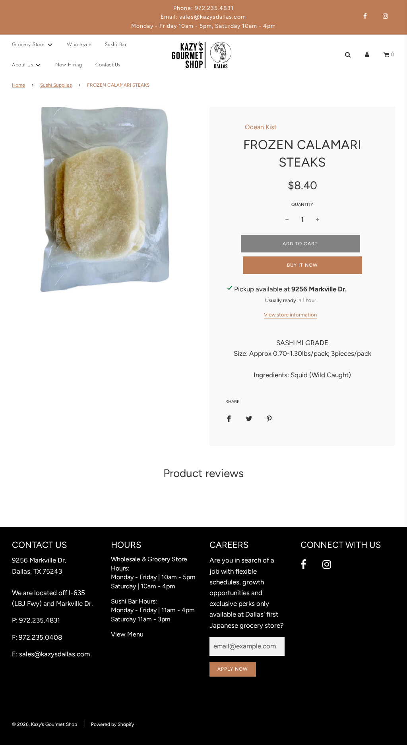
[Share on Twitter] (249, 418)
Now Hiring (68, 64)
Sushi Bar (116, 44)
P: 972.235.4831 (36, 620)
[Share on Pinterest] (269, 418)
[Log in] (367, 54)
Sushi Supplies (56, 85)
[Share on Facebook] (228, 418)
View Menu (127, 634)
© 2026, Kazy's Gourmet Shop (44, 724)
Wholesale (79, 44)
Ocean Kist (261, 127)
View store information (290, 315)
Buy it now (302, 265)
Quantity (302, 204)
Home (18, 85)
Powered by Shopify (112, 724)
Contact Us (107, 64)
